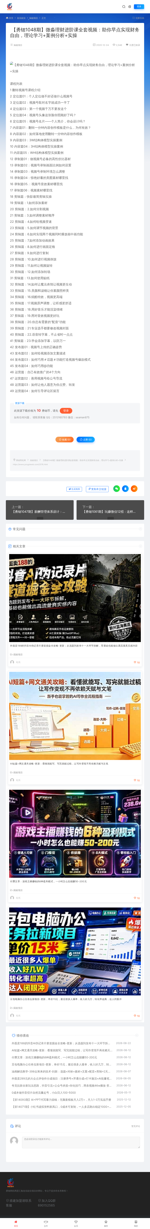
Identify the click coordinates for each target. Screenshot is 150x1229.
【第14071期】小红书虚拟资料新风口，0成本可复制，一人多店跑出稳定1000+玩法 (62, 1106)
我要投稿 (139, 18)
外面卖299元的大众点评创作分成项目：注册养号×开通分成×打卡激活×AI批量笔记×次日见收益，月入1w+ (62, 1078)
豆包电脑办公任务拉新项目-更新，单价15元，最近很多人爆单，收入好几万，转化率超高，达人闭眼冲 (66, 999)
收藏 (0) (66, 439)
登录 (139, 6)
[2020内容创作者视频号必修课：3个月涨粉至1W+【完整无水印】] (75, 68)
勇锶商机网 (21, 460)
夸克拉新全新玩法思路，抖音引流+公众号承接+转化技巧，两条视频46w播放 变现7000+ (62, 1085)
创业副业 (21, 18)
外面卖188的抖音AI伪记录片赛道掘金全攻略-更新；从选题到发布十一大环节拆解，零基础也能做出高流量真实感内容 (74, 645)
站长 (18, 662)
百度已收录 (134, 45)
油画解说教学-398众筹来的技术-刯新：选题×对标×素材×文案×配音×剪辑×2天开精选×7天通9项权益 (62, 1071)
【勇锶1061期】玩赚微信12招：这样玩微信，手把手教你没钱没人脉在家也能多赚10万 (110, 512)
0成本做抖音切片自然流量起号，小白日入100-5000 (44, 1092)
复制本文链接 (98, 489)
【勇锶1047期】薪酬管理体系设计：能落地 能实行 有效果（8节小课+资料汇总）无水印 (40, 512)
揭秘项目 (33, 18)
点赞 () (87, 439)
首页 (11, 18)
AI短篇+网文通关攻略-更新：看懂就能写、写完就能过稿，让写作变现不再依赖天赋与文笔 (59, 763)
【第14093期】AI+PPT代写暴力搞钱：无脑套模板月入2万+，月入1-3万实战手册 (61, 1099)
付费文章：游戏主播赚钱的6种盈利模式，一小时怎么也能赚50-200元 (48, 881)
